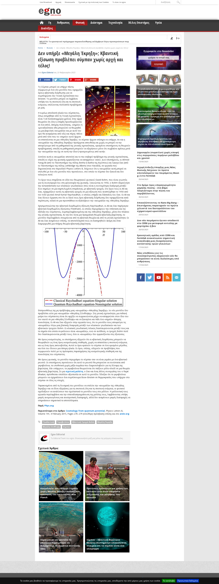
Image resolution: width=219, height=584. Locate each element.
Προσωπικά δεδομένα (188, 581)
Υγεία (158, 23)
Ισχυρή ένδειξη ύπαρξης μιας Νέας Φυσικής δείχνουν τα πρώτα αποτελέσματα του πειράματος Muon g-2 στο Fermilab (158, 171)
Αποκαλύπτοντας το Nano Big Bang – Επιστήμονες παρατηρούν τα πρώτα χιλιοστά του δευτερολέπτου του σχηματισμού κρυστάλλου (157, 207)
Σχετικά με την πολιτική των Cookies (94, 2)
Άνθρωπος (63, 23)
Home (40, 48)
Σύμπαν (66, 427)
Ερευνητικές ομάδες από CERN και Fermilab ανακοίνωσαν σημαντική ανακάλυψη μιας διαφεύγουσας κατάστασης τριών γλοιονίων (156, 239)
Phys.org (49, 405)
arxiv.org (124, 413)
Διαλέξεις (47, 28)
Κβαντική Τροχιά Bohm (83, 422)
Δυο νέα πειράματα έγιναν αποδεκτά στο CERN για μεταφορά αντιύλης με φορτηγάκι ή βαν (158, 223)
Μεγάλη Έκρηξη (104, 422)
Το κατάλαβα (169, 581)
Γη (49, 23)
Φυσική (80, 23)
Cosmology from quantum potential (85, 410)
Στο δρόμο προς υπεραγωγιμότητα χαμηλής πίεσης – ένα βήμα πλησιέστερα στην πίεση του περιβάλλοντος (156, 189)
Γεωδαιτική (48, 422)
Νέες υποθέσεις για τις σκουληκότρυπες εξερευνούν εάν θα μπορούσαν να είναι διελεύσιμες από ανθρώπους (158, 257)
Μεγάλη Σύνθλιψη (51, 427)
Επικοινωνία (70, 2)
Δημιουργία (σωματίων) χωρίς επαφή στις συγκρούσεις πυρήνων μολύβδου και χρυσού (158, 155)
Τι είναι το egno (119, 2)
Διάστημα (96, 23)
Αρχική (58, 2)
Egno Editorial (47, 73)
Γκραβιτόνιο (63, 422)
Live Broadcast (46, 2)
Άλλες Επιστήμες (138, 23)
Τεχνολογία (115, 23)
